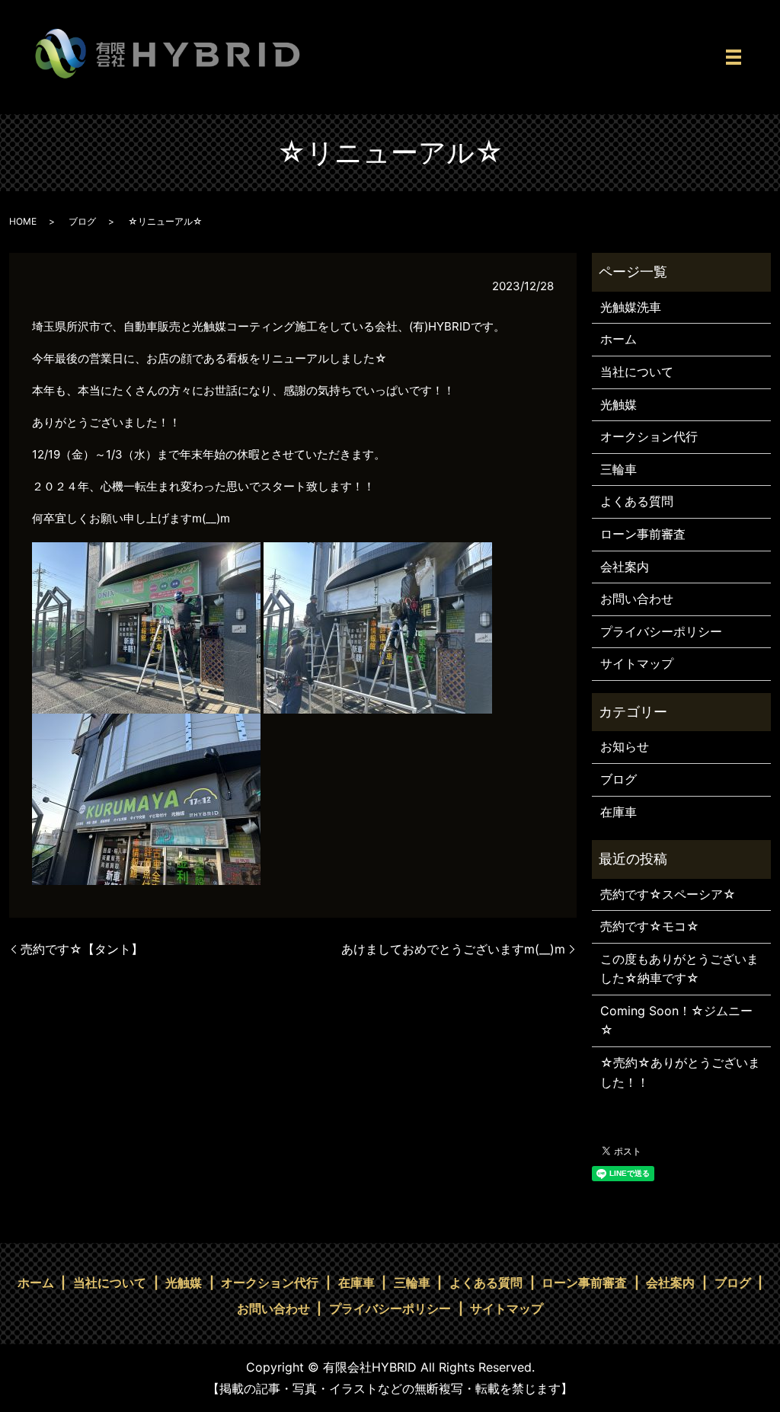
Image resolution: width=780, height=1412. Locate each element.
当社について (636, 371)
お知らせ (624, 746)
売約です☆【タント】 (82, 949)
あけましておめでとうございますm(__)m (453, 949)
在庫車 (618, 811)
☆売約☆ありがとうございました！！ (680, 1072)
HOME (23, 221)
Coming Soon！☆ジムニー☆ (676, 1020)
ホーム (618, 339)
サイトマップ (636, 663)
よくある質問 (636, 501)
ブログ (82, 221)
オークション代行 (649, 436)
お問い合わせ (636, 598)
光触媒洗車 (630, 307)
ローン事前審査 (643, 533)
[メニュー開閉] (733, 57)
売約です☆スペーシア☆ (668, 894)
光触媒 (618, 404)
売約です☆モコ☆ (649, 926)
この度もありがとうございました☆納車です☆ (679, 968)
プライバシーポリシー (661, 631)
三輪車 (618, 469)
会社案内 (624, 566)
